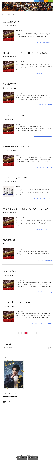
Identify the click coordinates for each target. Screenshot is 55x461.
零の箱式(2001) (10, 240)
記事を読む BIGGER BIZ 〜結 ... (44, 167)
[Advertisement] (14, 425)
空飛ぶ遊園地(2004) (12, 21)
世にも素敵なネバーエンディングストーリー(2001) (26, 208)
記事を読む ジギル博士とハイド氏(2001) (42, 323)
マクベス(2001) (10, 271)
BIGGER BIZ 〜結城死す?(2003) (17, 146)
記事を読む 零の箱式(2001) (45, 260)
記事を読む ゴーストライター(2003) (43, 136)
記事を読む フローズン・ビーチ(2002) (42, 198)
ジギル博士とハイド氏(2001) (16, 302)
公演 (15, 25)
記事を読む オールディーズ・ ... (44, 73)
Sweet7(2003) (9, 84)
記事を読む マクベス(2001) (45, 292)
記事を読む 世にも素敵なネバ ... (44, 229)
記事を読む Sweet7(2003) (45, 104)
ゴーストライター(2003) (14, 115)
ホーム (4, 14)
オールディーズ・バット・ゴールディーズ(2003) (25, 52)
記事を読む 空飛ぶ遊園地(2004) (44, 42)
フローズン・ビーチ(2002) (15, 177)
